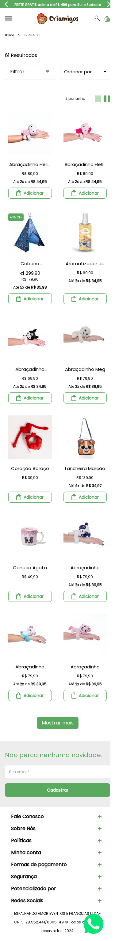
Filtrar (17, 71)
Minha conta (26, 852)
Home (9, 35)
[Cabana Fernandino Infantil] (30, 232)
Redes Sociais (27, 900)
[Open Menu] (8, 18)
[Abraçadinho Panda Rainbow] (30, 635)
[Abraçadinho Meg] (85, 338)
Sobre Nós (23, 828)
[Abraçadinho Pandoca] (85, 536)
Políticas (21, 840)
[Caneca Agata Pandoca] (30, 536)
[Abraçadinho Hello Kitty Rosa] (85, 133)
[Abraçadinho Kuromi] (30, 338)
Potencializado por (33, 888)
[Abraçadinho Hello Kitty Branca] (30, 133)
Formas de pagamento (39, 864)
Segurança (24, 876)
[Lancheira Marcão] (85, 437)
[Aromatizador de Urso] (85, 232)
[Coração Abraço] (30, 437)
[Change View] (98, 98)
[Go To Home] (57, 18)
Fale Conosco (27, 816)
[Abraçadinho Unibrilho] (85, 635)
